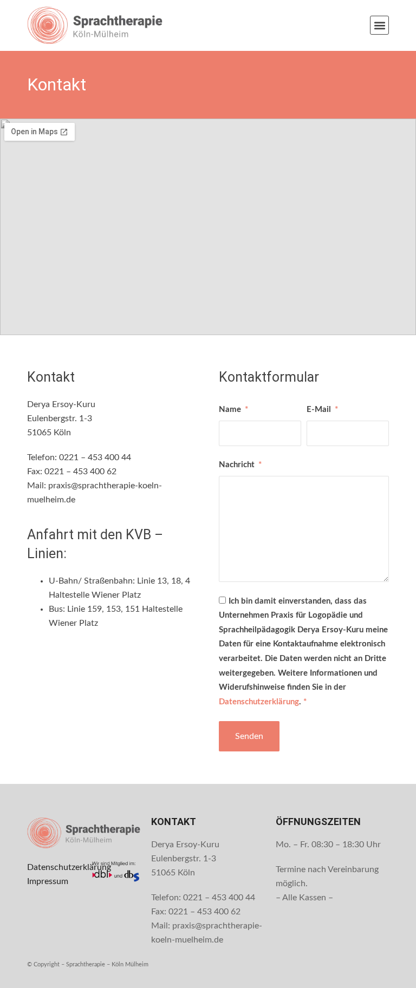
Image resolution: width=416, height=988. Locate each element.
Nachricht (238, 465)
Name (231, 409)
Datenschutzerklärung (259, 702)
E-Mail (320, 409)
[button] (379, 25)
